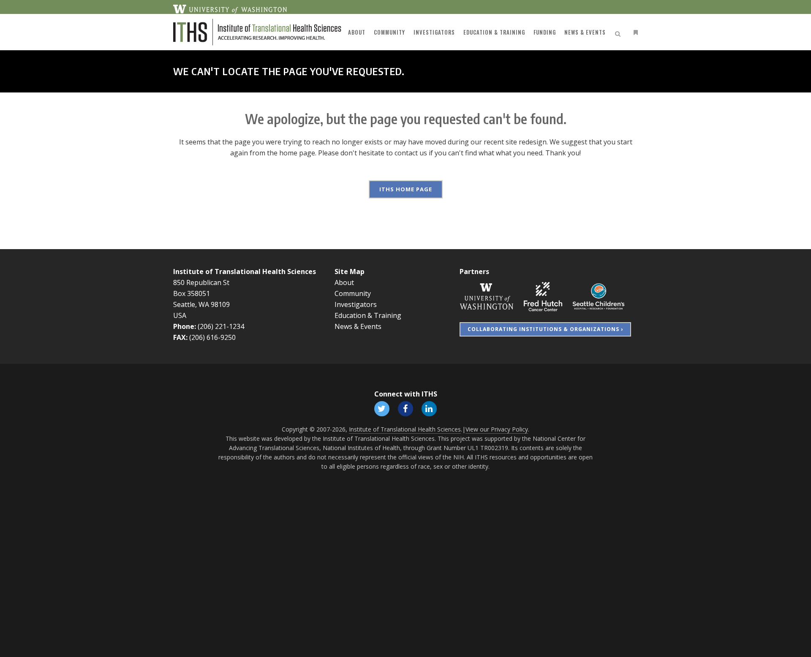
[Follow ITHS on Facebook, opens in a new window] (405, 408)
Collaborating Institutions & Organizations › (545, 329)
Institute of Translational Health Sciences (244, 271)
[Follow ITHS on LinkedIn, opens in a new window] (429, 408)
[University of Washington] (487, 296)
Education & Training (368, 315)
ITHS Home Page (405, 189)
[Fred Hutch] (543, 296)
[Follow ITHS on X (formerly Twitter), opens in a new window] (382, 408)
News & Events (358, 326)
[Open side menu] (634, 32)
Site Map (350, 271)
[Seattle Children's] (598, 296)
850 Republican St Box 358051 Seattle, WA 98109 (201, 293)
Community (353, 293)
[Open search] (619, 32)
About (344, 282)
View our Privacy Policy (496, 429)
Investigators (356, 304)
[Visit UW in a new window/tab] (230, 8)
